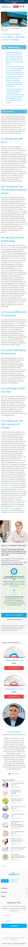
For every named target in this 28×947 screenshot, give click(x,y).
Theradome (12, 938)
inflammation (18, 369)
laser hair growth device (14, 259)
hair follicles (23, 224)
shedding (19, 404)
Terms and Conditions (19, 943)
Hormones (9, 329)
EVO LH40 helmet (6, 487)
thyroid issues (5, 339)
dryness (9, 377)
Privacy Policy (6, 943)
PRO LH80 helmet (7, 485)
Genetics (17, 323)
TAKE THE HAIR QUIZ (14, 615)
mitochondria (7, 247)
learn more (14, 2)
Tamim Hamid (7, 28)
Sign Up (14, 881)
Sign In (4, 881)
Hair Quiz (16, 6)
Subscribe (14, 926)
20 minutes (19, 302)
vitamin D (17, 211)
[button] (26, 6)
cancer (11, 152)
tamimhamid (15, 773)
